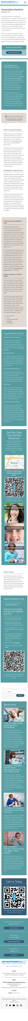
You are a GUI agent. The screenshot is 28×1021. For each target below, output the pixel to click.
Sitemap (16, 1001)
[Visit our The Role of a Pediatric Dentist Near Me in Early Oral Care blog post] (14, 806)
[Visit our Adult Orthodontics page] (14, 522)
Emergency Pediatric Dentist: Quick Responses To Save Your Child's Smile (13, 768)
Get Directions (14, 928)
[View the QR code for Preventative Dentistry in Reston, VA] (14, 496)
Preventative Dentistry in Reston (14, 119)
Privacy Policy (12, 1001)
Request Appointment (14, 941)
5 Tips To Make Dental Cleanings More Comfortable (13, 725)
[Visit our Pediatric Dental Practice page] (14, 562)
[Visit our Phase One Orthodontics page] (14, 542)
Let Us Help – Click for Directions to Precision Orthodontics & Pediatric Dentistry (14, 473)
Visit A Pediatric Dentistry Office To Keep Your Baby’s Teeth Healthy (14, 850)
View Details (17, 642)
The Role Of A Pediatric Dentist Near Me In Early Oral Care (14, 810)
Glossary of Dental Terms (11, 604)
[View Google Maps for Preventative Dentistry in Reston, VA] (14, 470)
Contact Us (14, 955)
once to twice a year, (17, 141)
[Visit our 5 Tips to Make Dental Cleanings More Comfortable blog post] (14, 721)
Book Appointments (14, 52)
